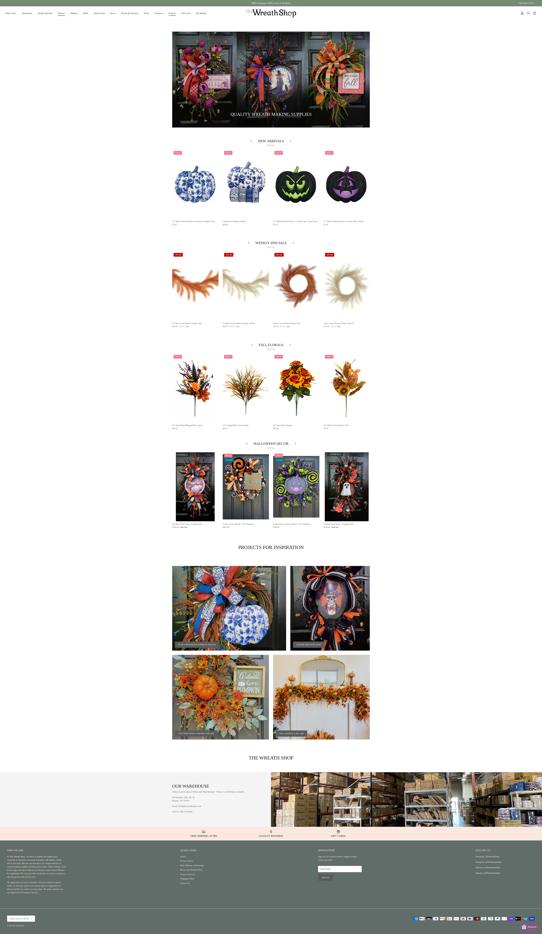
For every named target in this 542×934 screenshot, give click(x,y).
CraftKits (284, 3)
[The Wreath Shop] (271, 13)
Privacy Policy (186, 861)
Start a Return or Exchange (192, 865)
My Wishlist (201, 13)
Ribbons (74, 13)
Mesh (85, 13)
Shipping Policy (187, 879)
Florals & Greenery (129, 13)
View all (271, 145)
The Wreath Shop (18, 926)
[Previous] (177, 79)
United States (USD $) (526, 3)
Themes (61, 13)
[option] (271, 80)
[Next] (364, 79)
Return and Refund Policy (191, 870)
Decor (113, 13)
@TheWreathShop (492, 867)
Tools (146, 13)
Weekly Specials (45, 13)
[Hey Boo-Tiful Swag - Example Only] (195, 486)
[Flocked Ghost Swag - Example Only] (347, 486)
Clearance (158, 13)
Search (183, 856)
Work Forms (99, 13)
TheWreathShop (492, 856)
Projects (172, 13)
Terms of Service (187, 874)
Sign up (325, 878)
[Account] (521, 13)
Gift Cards (185, 13)
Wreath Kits (27, 13)
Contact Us (185, 883)
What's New (11, 13)
